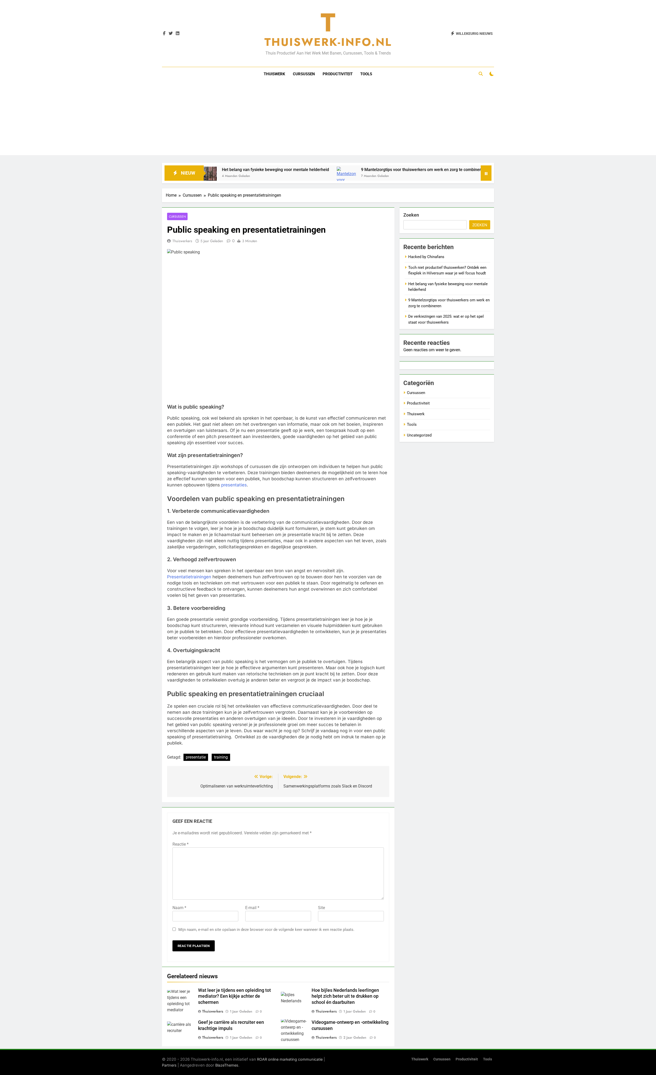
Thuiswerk (274, 74)
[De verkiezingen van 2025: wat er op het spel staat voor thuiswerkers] (468, 176)
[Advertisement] (328, 119)
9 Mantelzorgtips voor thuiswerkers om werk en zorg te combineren (388, 169)
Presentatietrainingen (189, 576)
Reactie (180, 844)
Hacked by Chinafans (426, 256)
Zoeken (411, 215)
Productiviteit (338, 74)
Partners (169, 1065)
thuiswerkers (212, 1011)
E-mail (252, 907)
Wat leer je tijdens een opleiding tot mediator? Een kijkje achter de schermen (234, 996)
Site (321, 907)
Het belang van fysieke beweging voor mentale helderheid (240, 169)
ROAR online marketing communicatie (290, 1059)
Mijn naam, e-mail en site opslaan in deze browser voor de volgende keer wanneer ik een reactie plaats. (266, 929)
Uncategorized (419, 435)
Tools (366, 74)
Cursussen (304, 74)
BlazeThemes (226, 1065)
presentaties (234, 484)
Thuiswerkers (182, 240)
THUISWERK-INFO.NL (328, 42)
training (221, 757)
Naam (179, 907)
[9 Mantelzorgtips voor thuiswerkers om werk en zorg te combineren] (311, 178)
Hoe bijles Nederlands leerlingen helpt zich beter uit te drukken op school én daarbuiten (345, 996)
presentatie (196, 757)
